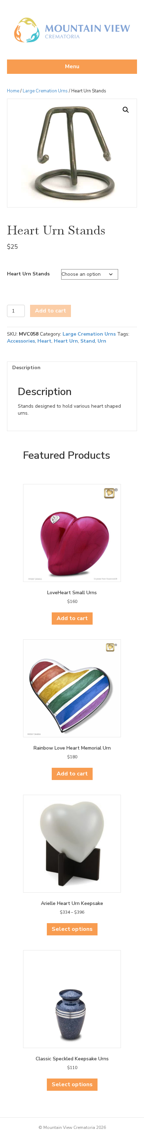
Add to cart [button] (72, 618)
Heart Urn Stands (28, 274)
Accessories (21, 341)
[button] (126, 110)
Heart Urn (66, 341)
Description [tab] (26, 367)
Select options (72, 929)
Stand (87, 341)
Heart (44, 341)
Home (13, 91)
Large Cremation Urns (45, 91)
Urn (102, 341)
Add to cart (50, 311)
